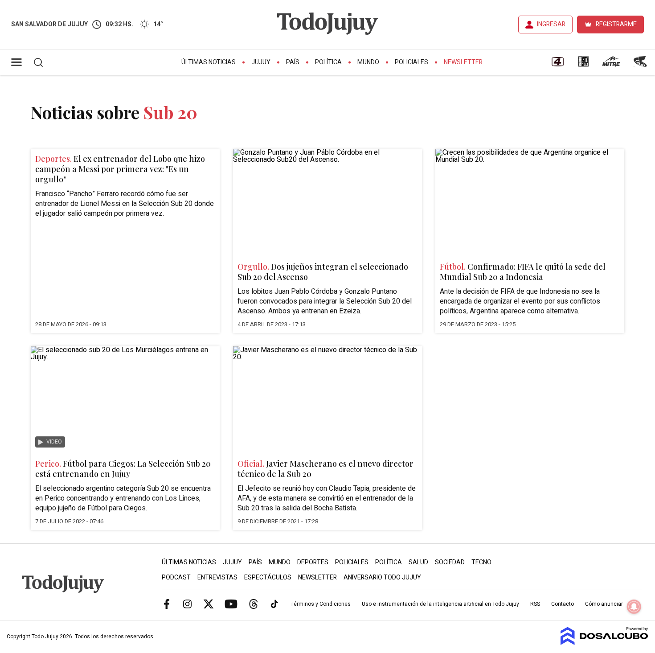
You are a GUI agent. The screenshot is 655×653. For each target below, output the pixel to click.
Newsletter (463, 62)
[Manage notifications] (634, 607)
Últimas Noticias (208, 62)
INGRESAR (551, 24)
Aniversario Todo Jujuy (382, 577)
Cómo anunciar (604, 604)
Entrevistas (217, 577)
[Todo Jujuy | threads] (253, 604)
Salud (418, 562)
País (292, 62)
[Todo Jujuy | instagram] (187, 604)
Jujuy (260, 62)
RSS (535, 604)
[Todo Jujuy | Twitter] (208, 604)
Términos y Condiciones (321, 604)
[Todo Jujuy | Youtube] (231, 604)
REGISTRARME (616, 24)
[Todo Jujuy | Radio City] (583, 64)
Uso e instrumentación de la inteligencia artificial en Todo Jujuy (440, 604)
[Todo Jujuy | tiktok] (274, 604)
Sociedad (450, 562)
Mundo (368, 62)
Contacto (562, 604)
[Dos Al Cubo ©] (604, 642)
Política (328, 62)
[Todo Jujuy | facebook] (167, 604)
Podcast (176, 577)
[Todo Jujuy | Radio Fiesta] (641, 64)
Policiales (411, 62)
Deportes (312, 562)
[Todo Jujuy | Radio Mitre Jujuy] (611, 64)
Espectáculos (267, 577)
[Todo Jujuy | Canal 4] (557, 64)
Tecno (481, 562)
